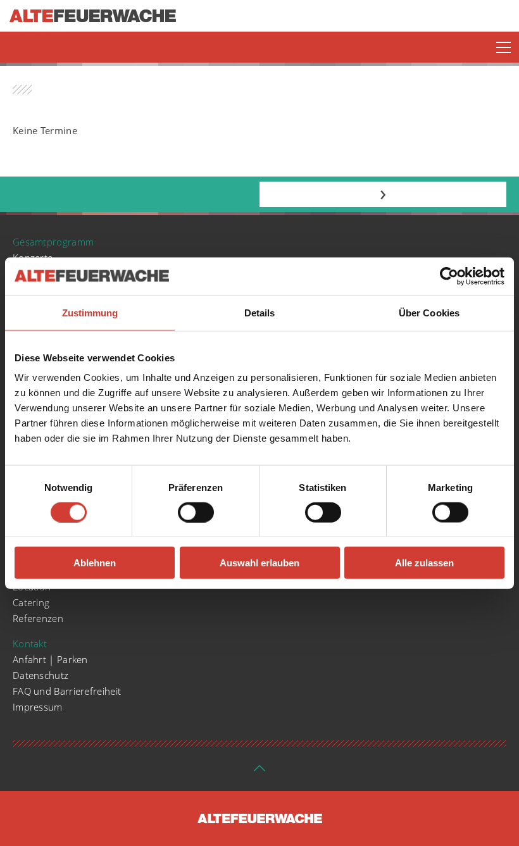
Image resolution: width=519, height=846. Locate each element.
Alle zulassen (424, 562)
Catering (31, 602)
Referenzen (38, 618)
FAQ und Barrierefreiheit (67, 691)
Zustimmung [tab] (90, 312)
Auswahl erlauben (259, 562)
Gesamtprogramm (53, 241)
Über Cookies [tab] (429, 312)
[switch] (196, 512)
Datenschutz (40, 675)
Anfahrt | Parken (50, 659)
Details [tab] (259, 312)
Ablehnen (94, 562)
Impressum (38, 706)
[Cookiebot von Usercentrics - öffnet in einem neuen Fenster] (449, 275)
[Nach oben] (259, 772)
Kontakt (30, 643)
